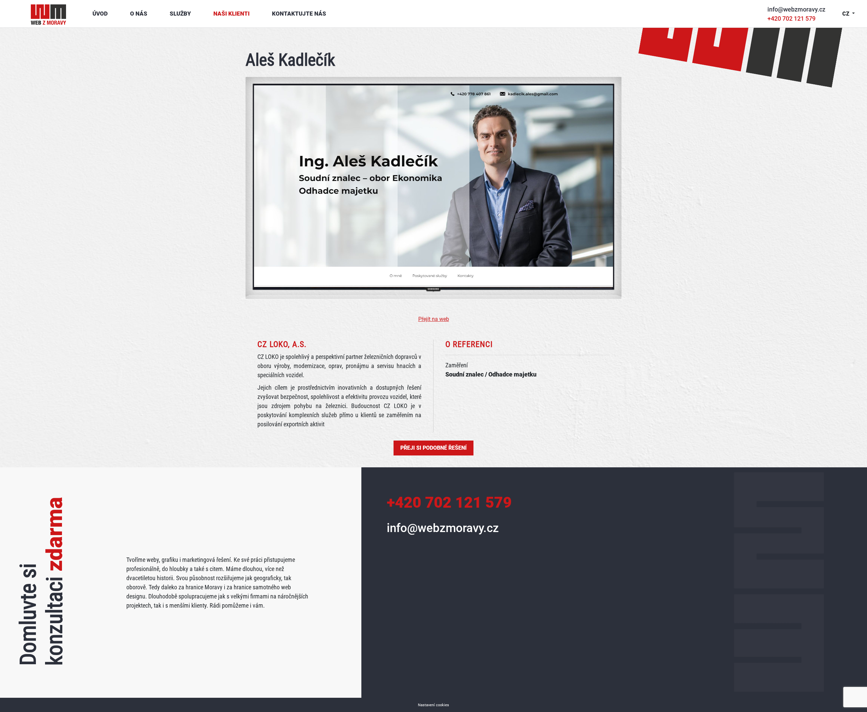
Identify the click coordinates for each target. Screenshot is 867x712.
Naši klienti (231, 13)
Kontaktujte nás (299, 13)
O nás (138, 13)
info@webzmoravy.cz (796, 9)
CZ (846, 14)
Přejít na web (433, 319)
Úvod (100, 13)
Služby (180, 13)
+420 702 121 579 (791, 18)
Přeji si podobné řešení (433, 448)
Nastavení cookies (433, 705)
